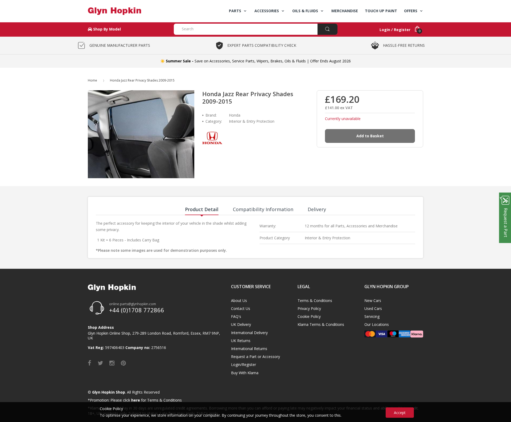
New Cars (372, 300)
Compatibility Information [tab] (263, 209)
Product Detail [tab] (202, 209)
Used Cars (373, 308)
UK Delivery (241, 324)
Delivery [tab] (317, 209)
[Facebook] (89, 362)
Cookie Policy (309, 316)
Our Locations (376, 324)
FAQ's (236, 316)
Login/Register (243, 364)
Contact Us (240, 308)
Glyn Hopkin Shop (108, 392)
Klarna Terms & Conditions (321, 324)
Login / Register (395, 29)
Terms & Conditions (315, 300)
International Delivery (249, 332)
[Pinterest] (123, 362)
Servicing (372, 316)
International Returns (249, 348)
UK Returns (240, 340)
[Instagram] (111, 362)
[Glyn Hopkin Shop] (127, 11)
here (135, 400)
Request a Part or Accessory (255, 356)
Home (92, 80)
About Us (239, 300)
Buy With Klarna (244, 372)
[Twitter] (100, 362)
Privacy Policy (309, 308)
